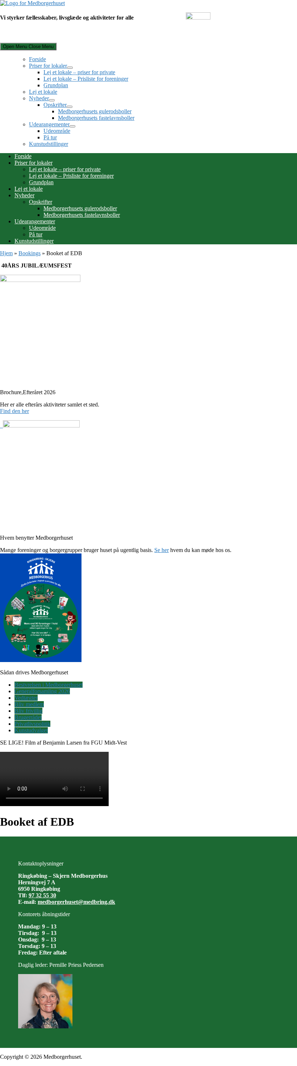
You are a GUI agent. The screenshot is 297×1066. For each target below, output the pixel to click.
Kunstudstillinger (48, 144)
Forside (37, 59)
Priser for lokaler (48, 66)
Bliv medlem (29, 704)
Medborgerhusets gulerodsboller (94, 111)
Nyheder (39, 98)
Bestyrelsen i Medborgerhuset (48, 685)
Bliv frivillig (28, 711)
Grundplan (55, 85)
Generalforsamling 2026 (42, 691)
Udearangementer (49, 124)
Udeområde (56, 131)
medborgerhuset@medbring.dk (76, 902)
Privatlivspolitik (32, 724)
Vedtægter (26, 698)
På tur (50, 137)
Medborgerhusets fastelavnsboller (96, 118)
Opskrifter (55, 105)
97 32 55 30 (42, 895)
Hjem (6, 253)
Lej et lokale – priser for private (79, 72)
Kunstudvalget (31, 730)
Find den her (14, 411)
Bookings (29, 253)
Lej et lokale (43, 92)
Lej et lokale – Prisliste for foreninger (85, 79)
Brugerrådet (28, 717)
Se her (161, 550)
